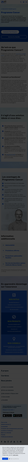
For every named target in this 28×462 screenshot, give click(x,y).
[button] (14, 459)
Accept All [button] (5, 458)
